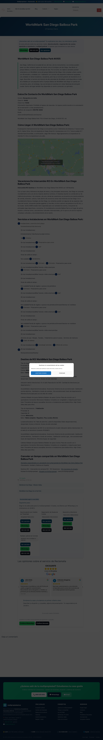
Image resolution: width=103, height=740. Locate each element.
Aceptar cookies (41, 373)
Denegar (62, 373)
